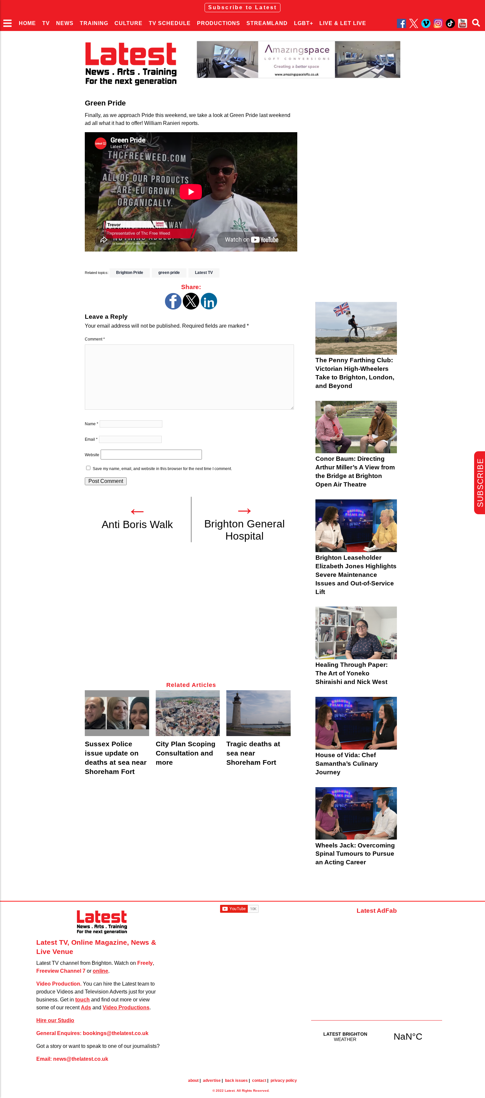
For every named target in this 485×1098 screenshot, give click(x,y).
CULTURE (128, 23)
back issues (236, 1080)
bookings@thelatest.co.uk (115, 1033)
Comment (95, 339)
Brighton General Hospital (244, 530)
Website (92, 455)
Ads (86, 1007)
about (193, 1080)
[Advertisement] (191, 616)
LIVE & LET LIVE (342, 23)
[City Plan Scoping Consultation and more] (188, 713)
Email (91, 439)
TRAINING (94, 23)
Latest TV (204, 272)
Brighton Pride (129, 272)
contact (259, 1080)
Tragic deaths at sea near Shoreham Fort (253, 753)
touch (82, 999)
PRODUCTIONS (218, 23)
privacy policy (284, 1080)
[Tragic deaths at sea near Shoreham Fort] (258, 713)
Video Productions (126, 1007)
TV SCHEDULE (170, 23)
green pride (169, 272)
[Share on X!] (191, 308)
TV (46, 23)
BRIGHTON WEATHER (376, 1036)
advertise (212, 1080)
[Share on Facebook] (173, 308)
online (100, 971)
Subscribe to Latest (242, 7)
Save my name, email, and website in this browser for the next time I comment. (162, 468)
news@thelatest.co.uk (80, 1059)
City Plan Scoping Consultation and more (185, 753)
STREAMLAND (267, 23)
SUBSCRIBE (480, 482)
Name (91, 424)
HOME (27, 23)
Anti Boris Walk (137, 524)
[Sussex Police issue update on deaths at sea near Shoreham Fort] (117, 713)
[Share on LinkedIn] (209, 308)
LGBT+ (303, 23)
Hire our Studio (55, 1020)
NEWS (65, 23)
